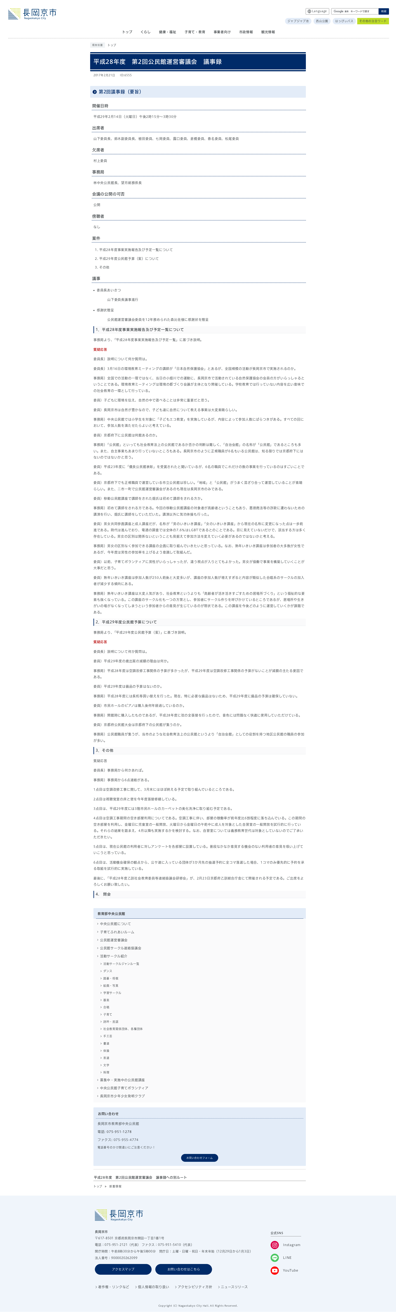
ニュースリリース (234, 1287)
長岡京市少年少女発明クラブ (122, 1096)
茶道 (106, 1057)
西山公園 (322, 21)
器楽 (106, 1000)
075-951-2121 (116, 1244)
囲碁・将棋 (111, 978)
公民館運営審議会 (114, 940)
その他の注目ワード (373, 21)
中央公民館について (115, 923)
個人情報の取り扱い (153, 1287)
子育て (107, 1014)
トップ (111, 45)
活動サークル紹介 (113, 956)
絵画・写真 (111, 985)
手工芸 (107, 1036)
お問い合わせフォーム (199, 1158)
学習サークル (112, 992)
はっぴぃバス (344, 21)
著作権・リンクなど (113, 1287)
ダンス (107, 971)
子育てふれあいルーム (117, 932)
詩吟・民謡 (111, 1021)
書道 (106, 1043)
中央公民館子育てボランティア (124, 1088)
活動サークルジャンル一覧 (121, 963)
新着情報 (115, 1186)
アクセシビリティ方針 (195, 1287)
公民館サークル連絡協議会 (120, 948)
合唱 (106, 1007)
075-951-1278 (119, 1131)
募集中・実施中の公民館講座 (122, 1080)
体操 (106, 1050)
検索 (384, 11)
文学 (106, 1065)
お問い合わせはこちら (183, 1269)
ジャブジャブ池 (298, 21)
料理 (106, 1072)
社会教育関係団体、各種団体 (123, 1028)
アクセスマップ (123, 1269)
